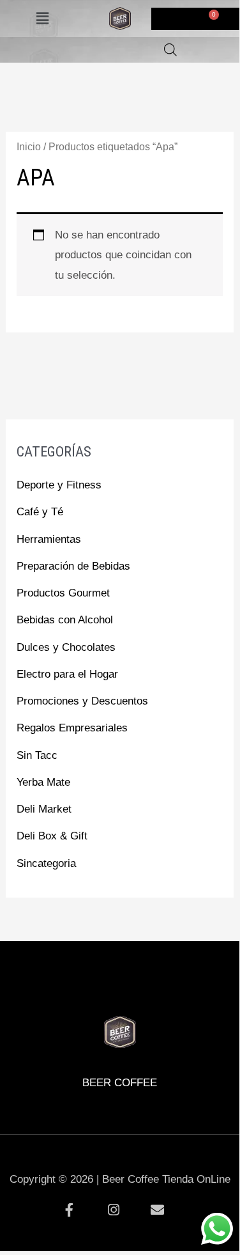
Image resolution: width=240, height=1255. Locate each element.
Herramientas (49, 539)
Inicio (29, 146)
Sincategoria (46, 863)
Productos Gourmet (63, 593)
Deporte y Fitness (59, 485)
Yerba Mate (43, 782)
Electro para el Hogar (67, 674)
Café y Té (40, 512)
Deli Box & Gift (52, 836)
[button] (42, 18)
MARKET (199, 977)
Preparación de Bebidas (73, 566)
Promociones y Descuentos (82, 701)
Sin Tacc (37, 755)
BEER (39, 977)
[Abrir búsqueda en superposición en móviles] (170, 49)
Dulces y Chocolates (66, 647)
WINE (146, 977)
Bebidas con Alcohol (65, 620)
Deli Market (44, 809)
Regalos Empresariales (72, 728)
